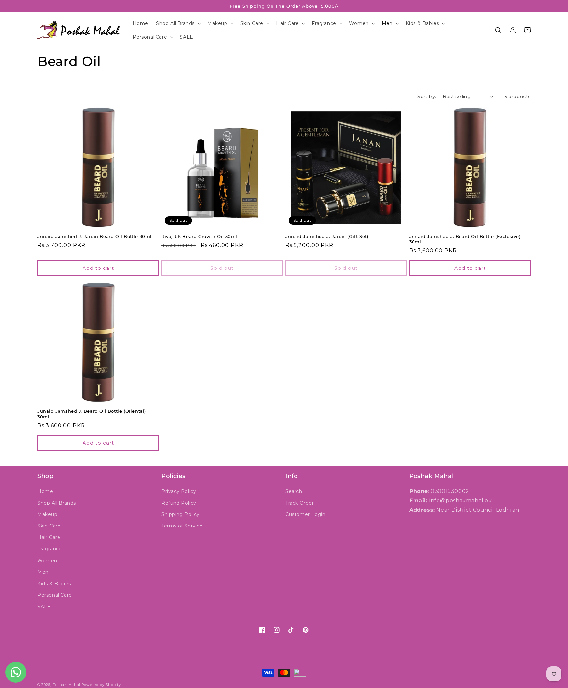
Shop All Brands (56, 503)
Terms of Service (182, 526)
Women (47, 561)
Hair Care (48, 537)
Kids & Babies (54, 584)
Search (293, 491)
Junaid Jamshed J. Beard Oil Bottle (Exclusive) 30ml (465, 239)
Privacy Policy (178, 491)
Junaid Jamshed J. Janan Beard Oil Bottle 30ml (94, 236)
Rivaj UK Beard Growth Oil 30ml (199, 236)
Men (43, 572)
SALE (44, 607)
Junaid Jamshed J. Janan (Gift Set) (326, 236)
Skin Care (48, 526)
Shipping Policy (180, 514)
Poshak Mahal (66, 684)
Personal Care (54, 595)
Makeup (47, 514)
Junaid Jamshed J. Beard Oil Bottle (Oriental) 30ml (91, 413)
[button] (177, 23)
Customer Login (305, 514)
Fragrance (49, 549)
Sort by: (426, 96)
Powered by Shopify (101, 684)
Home (45, 491)
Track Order (299, 503)
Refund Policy (178, 503)
